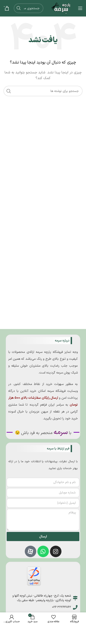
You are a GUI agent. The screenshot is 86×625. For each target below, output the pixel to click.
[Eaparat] (30, 551)
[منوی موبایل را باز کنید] (80, 8)
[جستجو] (18, 8)
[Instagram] (55, 551)
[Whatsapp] (43, 551)
